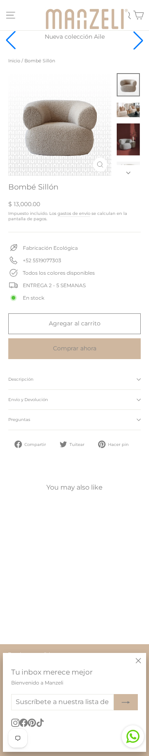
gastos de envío (74, 213)
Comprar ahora (74, 348)
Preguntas (19, 419)
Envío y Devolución (28, 399)
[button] (138, 40)
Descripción (21, 379)
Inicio (14, 61)
